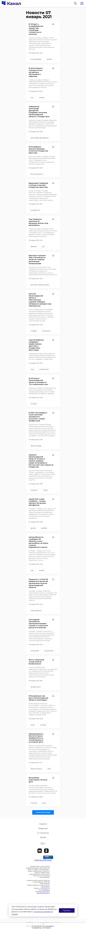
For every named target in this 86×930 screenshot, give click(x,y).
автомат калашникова (40, 285)
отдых (45, 490)
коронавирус (36, 611)
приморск (46, 331)
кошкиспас (48, 651)
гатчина (34, 803)
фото (44, 803)
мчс (32, 97)
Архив (43, 837)
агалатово (35, 651)
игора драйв (36, 59)
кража (49, 59)
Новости (43, 824)
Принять (66, 910)
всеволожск (36, 687)
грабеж (44, 528)
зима (33, 725)
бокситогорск (36, 769)
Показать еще (43, 812)
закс (32, 369)
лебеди (34, 331)
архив (33, 528)
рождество (35, 210)
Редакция (43, 828)
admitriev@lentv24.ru (43, 893)
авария (34, 246)
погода (33, 404)
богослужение (37, 174)
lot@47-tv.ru (46, 890)
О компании (43, 833)
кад (32, 570)
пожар (41, 97)
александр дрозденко (40, 138)
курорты (34, 490)
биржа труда (36, 446)
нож (49, 769)
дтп (43, 246)
